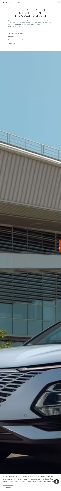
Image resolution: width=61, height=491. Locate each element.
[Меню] (59, 2)
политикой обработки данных (31, 476)
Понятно (8, 487)
